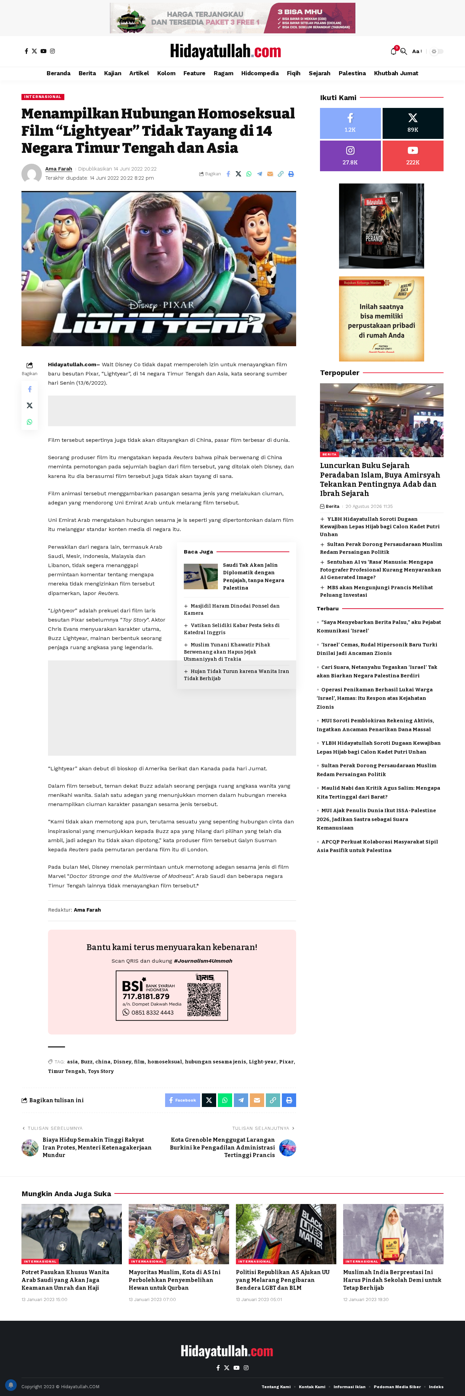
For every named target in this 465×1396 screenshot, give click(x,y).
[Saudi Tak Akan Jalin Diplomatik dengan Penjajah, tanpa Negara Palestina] (201, 576)
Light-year (262, 1062)
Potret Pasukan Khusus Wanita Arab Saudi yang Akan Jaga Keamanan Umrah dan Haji (65, 1280)
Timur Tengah (66, 1071)
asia (72, 1062)
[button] (403, 51)
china (103, 1062)
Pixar (286, 1062)
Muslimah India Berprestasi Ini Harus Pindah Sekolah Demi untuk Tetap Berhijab (392, 1280)
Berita (329, 454)
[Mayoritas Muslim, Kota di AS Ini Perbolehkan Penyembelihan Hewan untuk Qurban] (179, 1234)
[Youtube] (413, 156)
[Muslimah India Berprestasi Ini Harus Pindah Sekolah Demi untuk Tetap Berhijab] (393, 1234)
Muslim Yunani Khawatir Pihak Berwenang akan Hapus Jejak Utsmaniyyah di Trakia (227, 652)
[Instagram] (52, 51)
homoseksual (164, 1062)
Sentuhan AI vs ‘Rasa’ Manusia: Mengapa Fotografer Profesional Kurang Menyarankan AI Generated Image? (380, 569)
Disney (122, 1062)
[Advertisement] (172, 411)
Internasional (43, 96)
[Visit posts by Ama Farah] (31, 174)
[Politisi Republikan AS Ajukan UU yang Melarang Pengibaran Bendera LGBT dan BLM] (286, 1234)
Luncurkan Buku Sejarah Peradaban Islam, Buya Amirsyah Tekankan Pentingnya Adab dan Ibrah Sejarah (380, 480)
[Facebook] (26, 51)
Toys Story (101, 1071)
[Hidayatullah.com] (232, 51)
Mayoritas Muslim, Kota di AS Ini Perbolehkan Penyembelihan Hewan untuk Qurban (175, 1280)
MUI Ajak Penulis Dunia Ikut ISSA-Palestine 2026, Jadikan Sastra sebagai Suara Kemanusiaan (376, 819)
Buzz (87, 1062)
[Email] (270, 174)
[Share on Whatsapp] (249, 174)
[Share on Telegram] (259, 174)
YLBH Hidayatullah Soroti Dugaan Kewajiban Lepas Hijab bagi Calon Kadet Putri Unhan (380, 526)
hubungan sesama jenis (215, 1062)
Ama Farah (58, 169)
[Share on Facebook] (228, 174)
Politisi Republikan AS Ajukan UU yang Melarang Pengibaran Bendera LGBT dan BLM (283, 1280)
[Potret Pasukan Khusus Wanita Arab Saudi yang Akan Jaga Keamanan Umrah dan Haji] (71, 1234)
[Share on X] (238, 174)
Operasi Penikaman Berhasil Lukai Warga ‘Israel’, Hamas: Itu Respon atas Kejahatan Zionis (375, 698)
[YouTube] (43, 51)
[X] (34, 51)
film (139, 1062)
